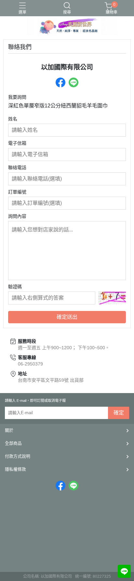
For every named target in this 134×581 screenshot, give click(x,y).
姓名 (12, 118)
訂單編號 (17, 191)
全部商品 (13, 443)
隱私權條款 (15, 469)
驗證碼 (15, 286)
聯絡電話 (17, 167)
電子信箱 (17, 143)
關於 (9, 430)
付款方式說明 (17, 456)
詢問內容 (17, 216)
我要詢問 (17, 97)
